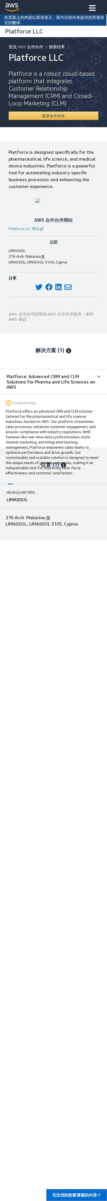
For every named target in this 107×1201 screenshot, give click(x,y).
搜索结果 (57, 46)
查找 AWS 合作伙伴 (26, 46)
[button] (92, 8)
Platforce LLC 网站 (24, 228)
